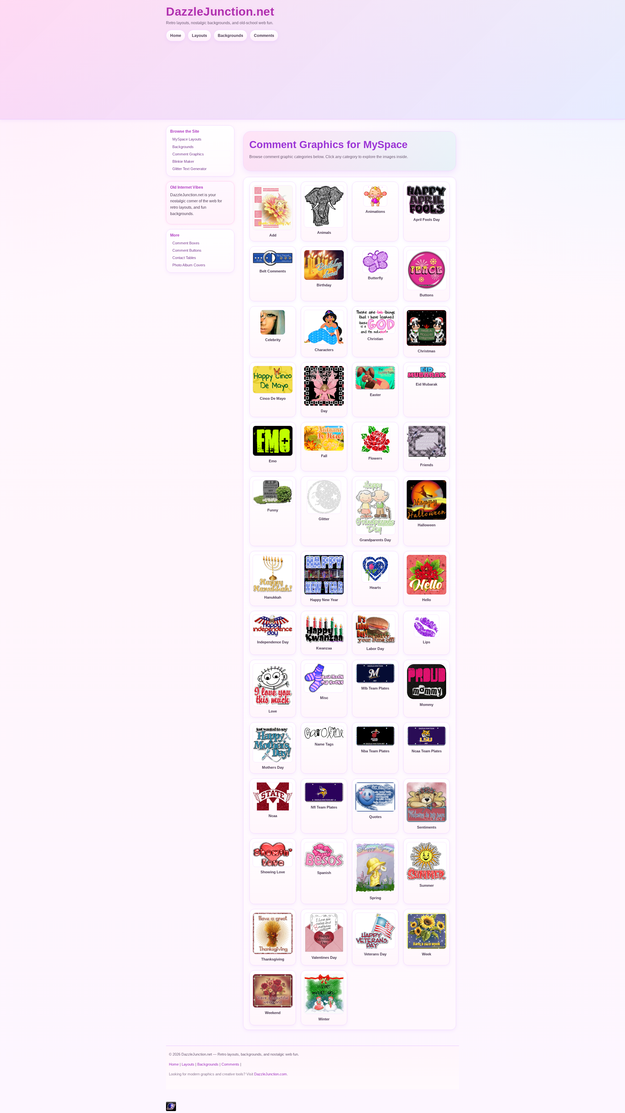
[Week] (426, 931)
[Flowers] (375, 439)
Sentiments (426, 827)
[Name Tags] (324, 732)
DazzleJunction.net (220, 11)
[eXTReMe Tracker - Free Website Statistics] (171, 1110)
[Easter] (375, 378)
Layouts (199, 35)
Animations (375, 212)
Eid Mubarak (426, 384)
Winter (324, 1019)
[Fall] (324, 438)
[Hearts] (375, 569)
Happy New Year (324, 600)
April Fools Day (426, 220)
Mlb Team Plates (375, 688)
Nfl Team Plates (324, 807)
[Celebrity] (273, 322)
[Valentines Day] (324, 932)
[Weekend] (273, 991)
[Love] (273, 684)
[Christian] (375, 322)
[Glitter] (324, 497)
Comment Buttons (186, 250)
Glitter (324, 519)
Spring (375, 898)
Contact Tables (184, 258)
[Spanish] (324, 855)
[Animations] (375, 195)
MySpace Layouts (186, 139)
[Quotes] (375, 797)
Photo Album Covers (188, 265)
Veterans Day (375, 954)
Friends (426, 465)
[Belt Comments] (273, 258)
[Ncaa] (273, 796)
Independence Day (273, 642)
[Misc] (324, 678)
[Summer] (426, 861)
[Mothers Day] (273, 744)
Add (272, 235)
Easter (375, 395)
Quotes (375, 817)
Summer (426, 885)
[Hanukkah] (273, 573)
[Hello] (426, 575)
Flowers (375, 458)
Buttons (426, 295)
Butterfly (375, 278)
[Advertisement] (312, 78)
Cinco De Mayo (273, 398)
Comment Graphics (188, 154)
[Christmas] (426, 328)
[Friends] (426, 443)
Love (273, 711)
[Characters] (324, 327)
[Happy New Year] (324, 575)
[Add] (273, 207)
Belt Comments (273, 271)
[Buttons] (426, 270)
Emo (273, 461)
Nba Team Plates (375, 751)
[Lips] (426, 626)
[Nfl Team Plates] (324, 792)
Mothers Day (273, 767)
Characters (324, 350)
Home (175, 35)
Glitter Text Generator (189, 169)
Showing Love (272, 872)
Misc (324, 698)
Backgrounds (230, 35)
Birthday (324, 285)
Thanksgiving (272, 959)
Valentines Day (324, 958)
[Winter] (324, 994)
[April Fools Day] (426, 200)
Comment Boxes (185, 243)
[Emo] (273, 441)
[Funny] (273, 492)
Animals (324, 233)
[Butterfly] (375, 261)
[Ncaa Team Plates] (426, 736)
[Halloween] (426, 500)
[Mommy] (426, 681)
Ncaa (273, 816)
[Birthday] (324, 265)
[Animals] (324, 206)
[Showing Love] (273, 854)
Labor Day (375, 649)
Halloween (427, 525)
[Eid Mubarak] (426, 372)
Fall (324, 456)
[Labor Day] (375, 629)
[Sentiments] (426, 802)
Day (324, 411)
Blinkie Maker (183, 161)
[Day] (324, 386)
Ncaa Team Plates (427, 751)
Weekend (273, 1013)
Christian (375, 339)
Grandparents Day (375, 540)
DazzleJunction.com (270, 1074)
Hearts (375, 588)
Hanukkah (272, 597)
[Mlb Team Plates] (375, 673)
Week (426, 954)
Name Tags (324, 744)
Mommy (426, 705)
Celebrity (273, 340)
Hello (426, 600)
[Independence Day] (273, 626)
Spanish (324, 873)
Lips (426, 642)
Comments (264, 35)
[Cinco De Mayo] (273, 379)
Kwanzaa (324, 648)
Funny (272, 510)
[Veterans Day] (375, 931)
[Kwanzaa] (324, 629)
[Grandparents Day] (375, 507)
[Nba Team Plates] (375, 736)
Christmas (426, 351)
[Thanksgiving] (273, 933)
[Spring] (375, 867)
